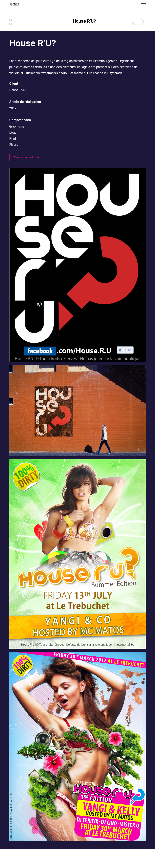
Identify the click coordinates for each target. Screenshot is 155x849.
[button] (143, 5)
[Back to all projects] (12, 22)
